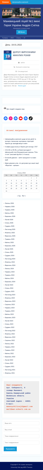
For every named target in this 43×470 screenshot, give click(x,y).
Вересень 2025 (10, 236)
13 (21, 183)
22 (31, 186)
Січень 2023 (9, 324)
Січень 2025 (9, 252)
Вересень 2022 (10, 337)
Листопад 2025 (10, 229)
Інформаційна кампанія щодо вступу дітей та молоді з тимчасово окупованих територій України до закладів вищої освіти (20, 141)
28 (26, 188)
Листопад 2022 (10, 330)
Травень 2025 (9, 239)
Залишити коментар (23, 67)
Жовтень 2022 (10, 334)
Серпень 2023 (10, 304)
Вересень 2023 (10, 301)
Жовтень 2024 (10, 262)
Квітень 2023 (9, 314)
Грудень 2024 (9, 255)
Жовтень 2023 (10, 298)
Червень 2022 (10, 347)
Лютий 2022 (9, 360)
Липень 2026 (9, 203)
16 (36, 183)
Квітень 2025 (9, 242)
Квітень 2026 (9, 213)
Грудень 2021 (9, 366)
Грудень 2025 (9, 226)
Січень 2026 (9, 223)
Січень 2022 (9, 363)
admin (23, 62)
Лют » (24, 196)
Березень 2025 (10, 246)
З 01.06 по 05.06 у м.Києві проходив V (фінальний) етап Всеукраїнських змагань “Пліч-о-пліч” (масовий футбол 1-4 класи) (21, 152)
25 (11, 188)
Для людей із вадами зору (15, 109)
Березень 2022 (10, 357)
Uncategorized (23, 71)
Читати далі (22, 86)
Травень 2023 (9, 311)
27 (21, 188)
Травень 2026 (9, 210)
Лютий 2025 (9, 249)
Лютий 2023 (9, 321)
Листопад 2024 (10, 259)
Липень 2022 (9, 343)
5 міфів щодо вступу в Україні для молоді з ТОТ (21, 147)
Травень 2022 (9, 350)
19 (16, 186)
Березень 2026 (10, 216)
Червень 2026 (10, 206)
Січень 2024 (9, 288)
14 (26, 183)
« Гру (19, 196)
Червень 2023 (10, 308)
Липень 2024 (9, 268)
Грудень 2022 (9, 327)
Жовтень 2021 (10, 373)
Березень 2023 (10, 317)
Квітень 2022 (9, 353)
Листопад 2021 (10, 370)
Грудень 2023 (9, 291)
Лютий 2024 (9, 285)
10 (6, 183)
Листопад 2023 (10, 295)
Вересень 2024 (10, 265)
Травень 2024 (9, 275)
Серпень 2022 (10, 340)
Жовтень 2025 (10, 232)
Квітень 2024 (9, 278)
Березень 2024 (10, 281)
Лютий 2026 (9, 219)
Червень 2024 (10, 272)
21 (26, 186)
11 (11, 183)
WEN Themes (27, 467)
